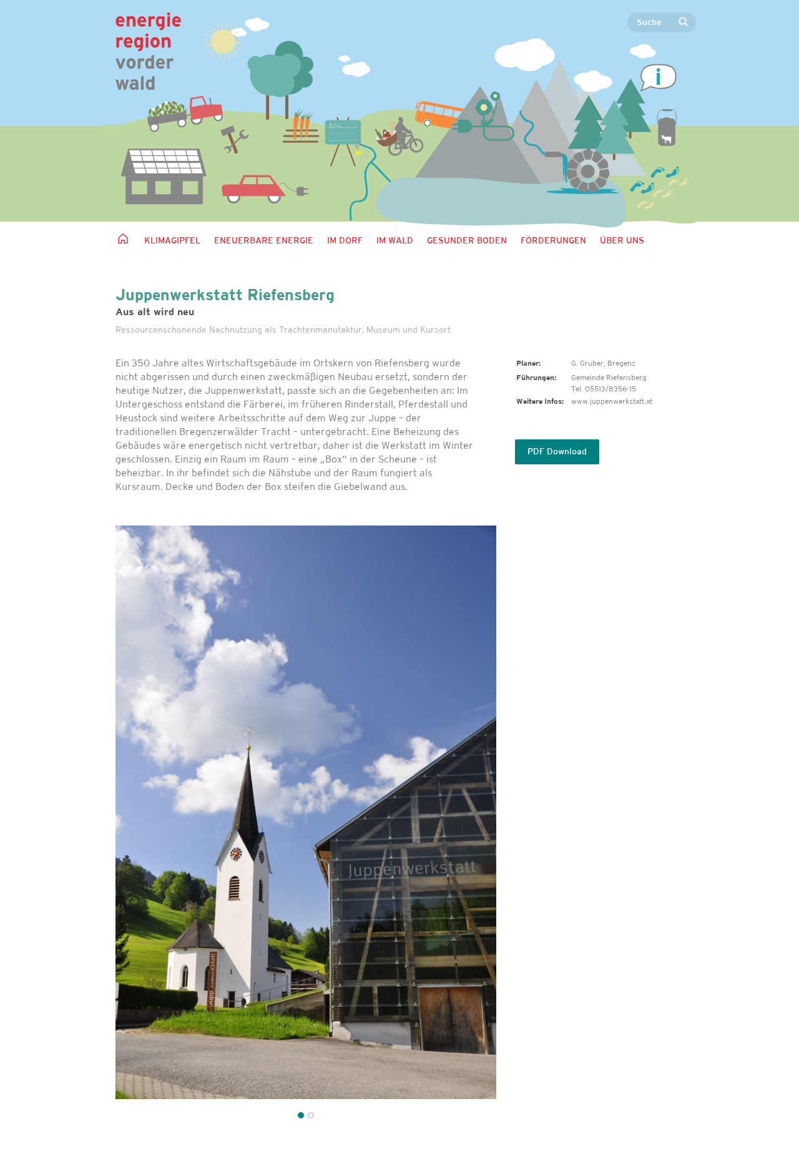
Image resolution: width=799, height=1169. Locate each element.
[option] (305, 812)
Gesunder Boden (467, 241)
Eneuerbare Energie (263, 241)
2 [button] (311, 1115)
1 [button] (301, 1115)
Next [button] (472, 824)
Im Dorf (345, 241)
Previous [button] (138, 824)
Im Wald (394, 241)
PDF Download (557, 452)
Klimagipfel (172, 241)
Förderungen (553, 241)
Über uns (622, 241)
